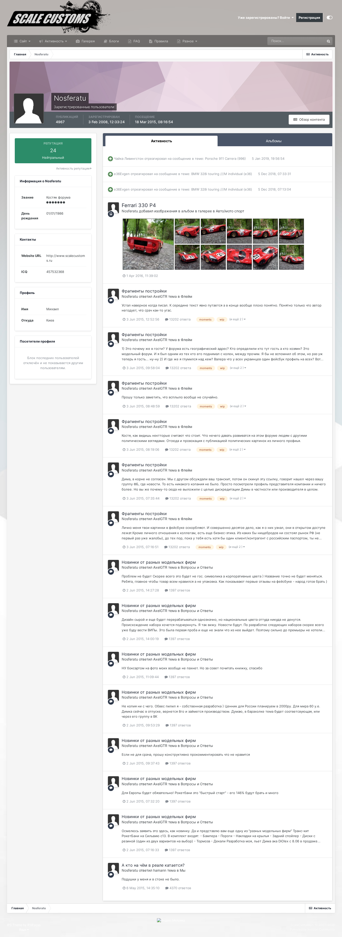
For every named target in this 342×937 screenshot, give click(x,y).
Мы (183, 870)
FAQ (136, 41)
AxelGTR (160, 296)
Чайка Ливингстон (128, 159)
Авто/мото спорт (230, 211)
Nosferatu (130, 211)
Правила (160, 41)
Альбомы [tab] (274, 141)
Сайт (23, 41)
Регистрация (309, 18)
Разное (188, 41)
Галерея (88, 41)
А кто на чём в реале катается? (153, 865)
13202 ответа (179, 319)
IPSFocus (34, 925)
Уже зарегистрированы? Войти (264, 18)
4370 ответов (179, 888)
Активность (54, 41)
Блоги (113, 41)
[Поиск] (328, 41)
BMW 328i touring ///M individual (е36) (221, 174)
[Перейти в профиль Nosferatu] (113, 207)
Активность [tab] (161, 141)
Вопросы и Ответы (197, 567)
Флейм (186, 296)
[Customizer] (329, 17)
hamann (159, 870)
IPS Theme (14, 925)
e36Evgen (122, 174)
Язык (23, 929)
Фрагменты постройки (144, 290)
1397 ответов (179, 590)
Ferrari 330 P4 (139, 205)
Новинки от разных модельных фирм (159, 562)
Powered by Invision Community (312, 929)
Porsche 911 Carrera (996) (225, 159)
